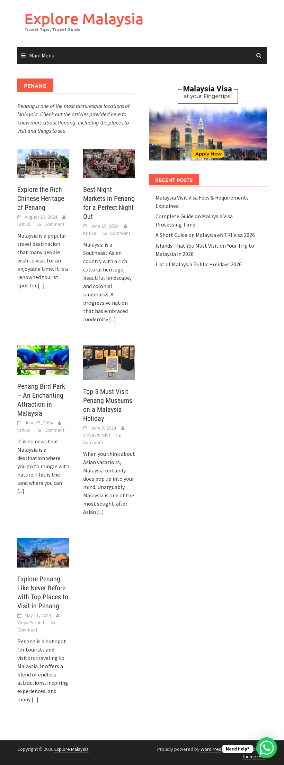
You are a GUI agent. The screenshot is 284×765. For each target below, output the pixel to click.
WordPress (212, 749)
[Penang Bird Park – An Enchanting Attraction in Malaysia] (43, 359)
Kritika (23, 224)
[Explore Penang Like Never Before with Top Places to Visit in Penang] (43, 552)
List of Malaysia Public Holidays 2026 (199, 264)
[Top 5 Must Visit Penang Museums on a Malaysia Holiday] (109, 362)
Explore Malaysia (84, 18)
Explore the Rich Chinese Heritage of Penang (40, 198)
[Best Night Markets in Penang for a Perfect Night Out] (109, 162)
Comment (54, 224)
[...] (41, 285)
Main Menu (41, 55)
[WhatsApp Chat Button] (266, 747)
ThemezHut (254, 756)
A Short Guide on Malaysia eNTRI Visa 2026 (205, 234)
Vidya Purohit (96, 435)
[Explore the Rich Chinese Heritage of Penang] (43, 162)
